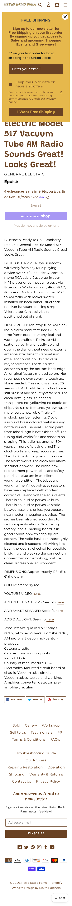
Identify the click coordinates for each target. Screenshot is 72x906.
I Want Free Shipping (36, 112)
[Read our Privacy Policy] (61, 92)
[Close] (65, 16)
